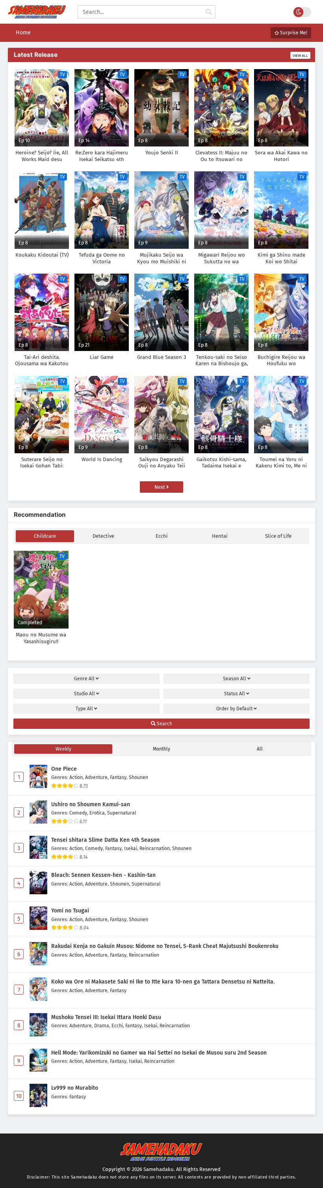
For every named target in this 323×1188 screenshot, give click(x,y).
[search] (209, 12)
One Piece (64, 769)
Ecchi (162, 536)
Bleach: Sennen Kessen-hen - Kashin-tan (103, 875)
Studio (84, 693)
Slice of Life (278, 536)
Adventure (96, 777)
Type (84, 708)
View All (300, 56)
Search (164, 723)
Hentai (220, 536)
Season (234, 678)
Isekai (130, 848)
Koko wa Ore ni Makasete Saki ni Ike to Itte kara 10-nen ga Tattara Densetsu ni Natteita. (163, 981)
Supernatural (121, 813)
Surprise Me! (293, 33)
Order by (234, 708)
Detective (103, 536)
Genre (84, 678)
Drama (101, 1025)
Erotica (97, 813)
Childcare (45, 536)
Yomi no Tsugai (70, 910)
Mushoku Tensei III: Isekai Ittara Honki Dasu (106, 1017)
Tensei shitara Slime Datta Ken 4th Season (105, 840)
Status (234, 693)
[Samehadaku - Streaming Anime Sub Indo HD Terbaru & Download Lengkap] (37, 14)
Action (76, 777)
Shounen (138, 777)
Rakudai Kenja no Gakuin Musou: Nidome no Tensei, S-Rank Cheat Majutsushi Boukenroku (164, 946)
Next (160, 487)
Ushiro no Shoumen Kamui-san (90, 804)
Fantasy (118, 777)
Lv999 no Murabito (74, 1088)
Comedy (78, 813)
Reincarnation (154, 848)
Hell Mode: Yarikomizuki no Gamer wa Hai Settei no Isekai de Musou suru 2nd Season (159, 1052)
